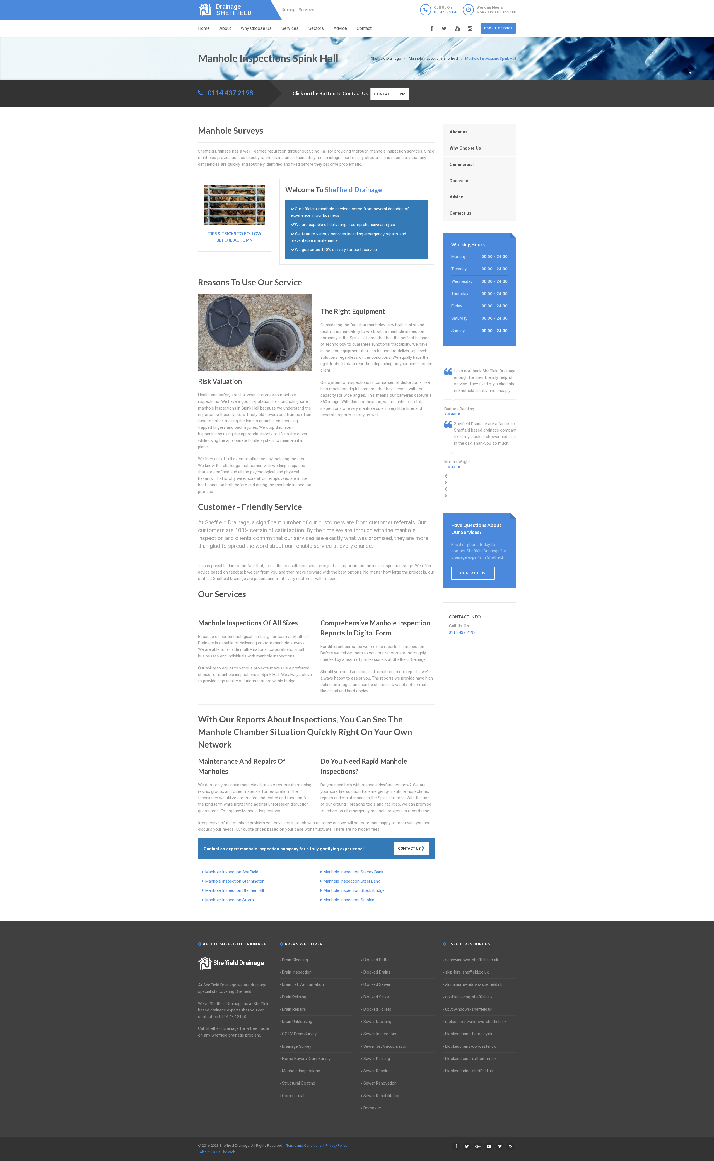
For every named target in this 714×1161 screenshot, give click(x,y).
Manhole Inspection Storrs (229, 899)
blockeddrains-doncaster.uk (470, 1046)
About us (458, 131)
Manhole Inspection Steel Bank (352, 881)
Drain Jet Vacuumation (303, 984)
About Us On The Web (217, 1152)
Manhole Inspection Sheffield (231, 872)
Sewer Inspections (380, 1033)
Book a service (498, 28)
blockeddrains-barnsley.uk (468, 1033)
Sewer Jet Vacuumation (385, 1046)
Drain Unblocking (297, 1021)
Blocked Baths (376, 959)
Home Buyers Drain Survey (306, 1058)
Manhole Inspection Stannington (234, 881)
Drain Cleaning (295, 959)
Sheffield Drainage (238, 962)
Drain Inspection (297, 972)
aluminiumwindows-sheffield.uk (473, 984)
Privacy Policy (336, 1145)
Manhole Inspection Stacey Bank (353, 872)
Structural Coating (298, 1083)
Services (290, 28)
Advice (340, 28)
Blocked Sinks (376, 996)
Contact (364, 28)
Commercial (462, 164)
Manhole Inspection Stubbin (349, 899)
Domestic (459, 180)
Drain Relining (294, 996)
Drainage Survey (296, 1046)
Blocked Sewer (376, 984)
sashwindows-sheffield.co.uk (471, 959)
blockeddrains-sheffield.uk (469, 1070)
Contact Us (409, 848)
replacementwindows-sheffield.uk (475, 1021)
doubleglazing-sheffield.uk (469, 996)
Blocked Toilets (377, 1009)
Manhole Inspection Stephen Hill (234, 890)
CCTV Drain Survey (299, 1033)
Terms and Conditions (304, 1145)
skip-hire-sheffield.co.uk (467, 972)
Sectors (316, 28)
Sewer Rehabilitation (382, 1095)
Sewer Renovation (380, 1083)
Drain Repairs (294, 1009)
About (225, 28)
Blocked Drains (376, 972)
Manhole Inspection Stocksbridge (354, 890)
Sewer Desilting (377, 1021)
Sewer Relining (376, 1058)
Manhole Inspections (301, 1070)
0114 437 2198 (445, 12)
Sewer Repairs (376, 1070)
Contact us (460, 213)
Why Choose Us (256, 28)
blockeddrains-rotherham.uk (470, 1058)
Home (204, 28)
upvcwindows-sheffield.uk (468, 1009)
